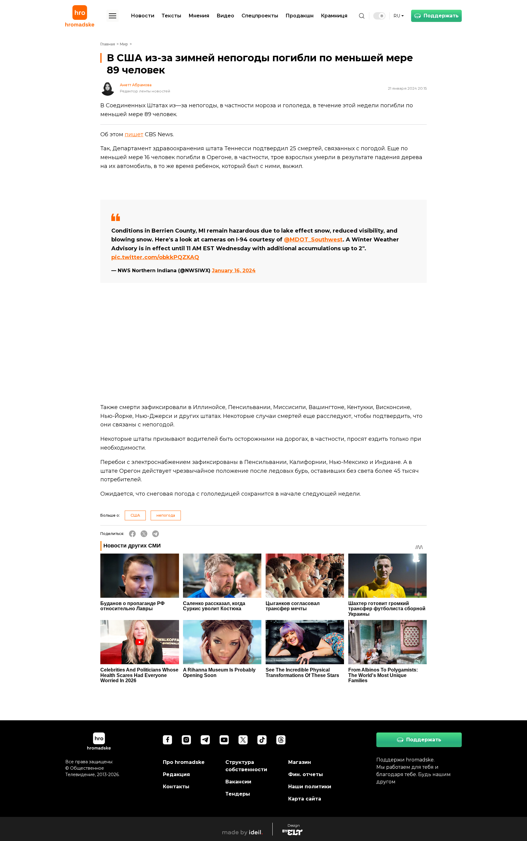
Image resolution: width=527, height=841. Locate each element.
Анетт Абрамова (136, 85)
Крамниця (334, 16)
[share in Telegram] (155, 533)
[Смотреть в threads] (280, 739)
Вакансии (238, 782)
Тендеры (237, 794)
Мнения (198, 16)
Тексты (171, 16)
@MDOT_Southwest (313, 239)
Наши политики (309, 786)
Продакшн (299, 16)
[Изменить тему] (379, 16)
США (135, 515)
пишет (134, 134)
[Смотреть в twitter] (243, 739)
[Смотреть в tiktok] (262, 739)
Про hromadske (184, 762)
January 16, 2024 (234, 270)
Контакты (176, 786)
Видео (225, 16)
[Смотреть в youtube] (224, 739)
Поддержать (441, 16)
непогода (165, 515)
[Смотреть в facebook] (167, 739)
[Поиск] (362, 16)
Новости (142, 16)
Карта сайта (304, 799)
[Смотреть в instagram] (186, 739)
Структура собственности (246, 765)
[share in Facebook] (132, 533)
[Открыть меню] (112, 16)
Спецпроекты (260, 16)
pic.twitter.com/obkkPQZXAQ (155, 257)
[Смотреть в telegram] (205, 739)
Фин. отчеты (305, 774)
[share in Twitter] (144, 533)
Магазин (299, 762)
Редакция (176, 774)
